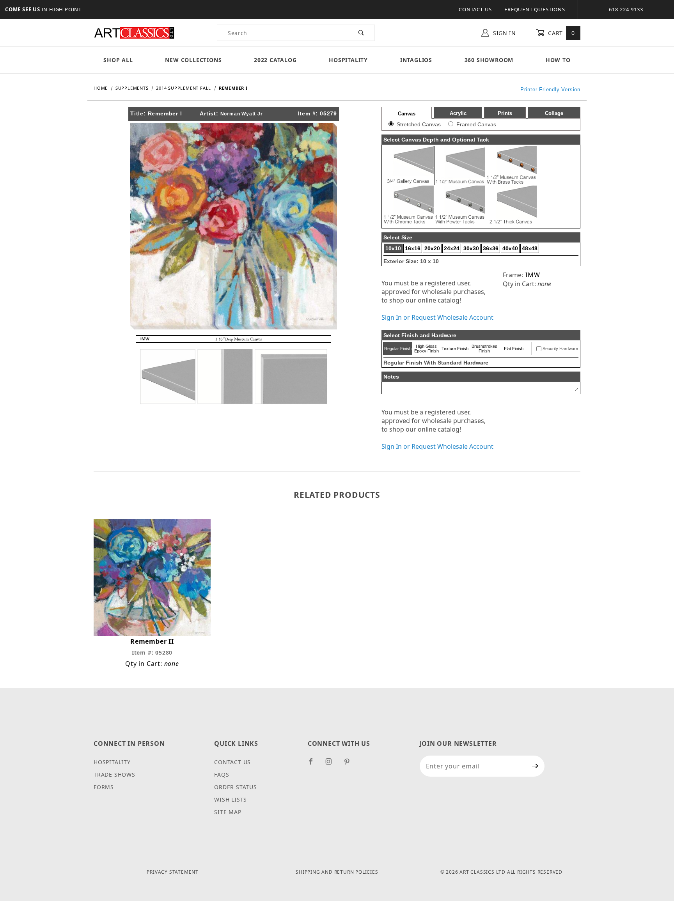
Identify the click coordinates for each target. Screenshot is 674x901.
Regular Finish (397, 348)
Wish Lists (230, 799)
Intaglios (416, 60)
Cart (560, 33)
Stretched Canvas (419, 124)
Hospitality (348, 60)
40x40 (510, 248)
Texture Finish (455, 348)
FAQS (221, 774)
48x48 (529, 248)
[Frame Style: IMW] (233, 369)
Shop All (118, 60)
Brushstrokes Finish (484, 348)
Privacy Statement (173, 872)
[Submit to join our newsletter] (535, 766)
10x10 (393, 248)
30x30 (471, 248)
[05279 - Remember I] (233, 225)
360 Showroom (489, 60)
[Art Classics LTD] (134, 32)
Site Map (227, 812)
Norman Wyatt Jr (241, 114)
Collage (554, 113)
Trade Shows (114, 774)
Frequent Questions (534, 9)
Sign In (503, 33)
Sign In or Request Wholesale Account (437, 317)
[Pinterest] (350, 764)
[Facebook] (314, 764)
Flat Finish (513, 348)
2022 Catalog (275, 60)
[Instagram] (332, 764)
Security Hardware (560, 348)
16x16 (412, 248)
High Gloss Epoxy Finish (426, 348)
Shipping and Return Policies (337, 872)
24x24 (451, 248)
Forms (104, 787)
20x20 (432, 248)
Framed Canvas (476, 124)
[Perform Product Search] (361, 33)
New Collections (193, 60)
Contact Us (475, 9)
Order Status (235, 787)
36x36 (490, 248)
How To (558, 60)
